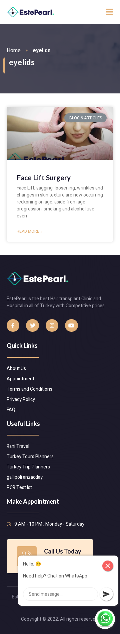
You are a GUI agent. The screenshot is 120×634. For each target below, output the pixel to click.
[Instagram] (52, 325)
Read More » (29, 231)
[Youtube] (71, 325)
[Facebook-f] (13, 325)
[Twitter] (32, 325)
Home (14, 51)
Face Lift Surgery (44, 177)
